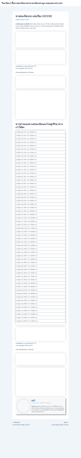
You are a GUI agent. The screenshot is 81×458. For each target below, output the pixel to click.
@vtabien (21, 68)
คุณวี (33, 400)
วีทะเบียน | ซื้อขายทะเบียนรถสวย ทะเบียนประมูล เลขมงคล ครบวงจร (32, 3)
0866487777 (43, 403)
